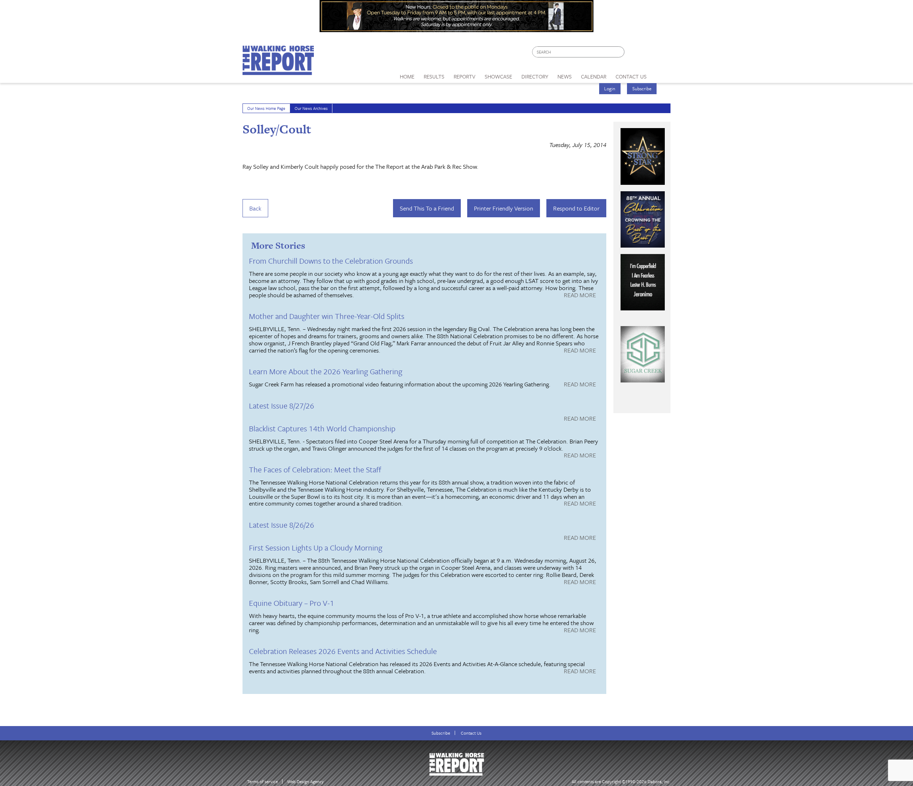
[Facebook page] (633, 53)
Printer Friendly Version (503, 208)
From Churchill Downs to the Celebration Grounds (331, 260)
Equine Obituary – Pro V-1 (291, 602)
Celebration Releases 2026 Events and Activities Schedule (343, 650)
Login (609, 88)
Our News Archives (311, 108)
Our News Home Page (266, 108)
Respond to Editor (576, 208)
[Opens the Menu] (661, 74)
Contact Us (471, 733)
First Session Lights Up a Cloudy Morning (315, 547)
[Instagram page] (660, 53)
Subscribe (642, 88)
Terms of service (262, 781)
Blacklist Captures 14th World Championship (322, 428)
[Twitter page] (647, 53)
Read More (580, 295)
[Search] (619, 51)
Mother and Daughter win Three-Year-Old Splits (326, 315)
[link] (407, 74)
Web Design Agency (305, 781)
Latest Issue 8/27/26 (281, 405)
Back (255, 208)
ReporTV (464, 76)
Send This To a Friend (427, 208)
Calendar (593, 76)
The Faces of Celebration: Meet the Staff (315, 469)
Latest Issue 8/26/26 (281, 524)
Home (407, 76)
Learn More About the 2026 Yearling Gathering (325, 371)
